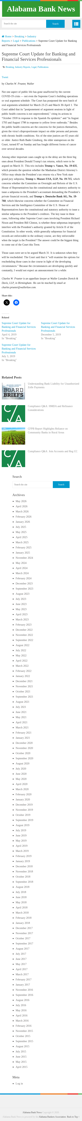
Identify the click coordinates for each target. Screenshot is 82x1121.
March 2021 (22, 727)
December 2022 (24, 629)
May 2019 (21, 840)
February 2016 (23, 1025)
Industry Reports (22, 67)
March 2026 (22, 511)
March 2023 (22, 619)
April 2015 (21, 1067)
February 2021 (23, 732)
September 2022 (24, 640)
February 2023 (23, 624)
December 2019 (24, 804)
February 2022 (23, 671)
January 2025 (23, 552)
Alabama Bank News (41, 9)
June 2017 (21, 959)
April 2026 (21, 506)
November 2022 (24, 635)
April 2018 (21, 907)
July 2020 (21, 768)
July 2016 (21, 1005)
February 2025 (23, 547)
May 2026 (21, 501)
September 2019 (24, 820)
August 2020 (22, 763)
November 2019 (24, 809)
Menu (76, 24)
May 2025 (21, 532)
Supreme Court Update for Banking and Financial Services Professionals (19, 327)
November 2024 (24, 557)
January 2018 (23, 923)
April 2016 (21, 1015)
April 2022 (21, 660)
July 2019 (21, 830)
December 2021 (24, 681)
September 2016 (24, 995)
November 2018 (24, 871)
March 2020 (22, 789)
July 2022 (21, 650)
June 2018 (21, 897)
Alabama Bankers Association (52, 1116)
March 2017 (22, 974)
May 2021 (21, 717)
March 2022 (22, 665)
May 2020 (21, 779)
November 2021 (24, 686)
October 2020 (23, 753)
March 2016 (22, 1020)
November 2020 (24, 748)
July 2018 (21, 892)
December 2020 (24, 743)
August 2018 (22, 887)
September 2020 (24, 758)
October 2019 (23, 815)
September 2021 (24, 696)
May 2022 (21, 655)
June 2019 (21, 835)
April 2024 (21, 568)
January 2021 (23, 737)
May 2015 (21, 1061)
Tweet (5, 77)
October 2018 (23, 876)
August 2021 (22, 701)
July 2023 (21, 599)
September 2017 (24, 943)
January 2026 (23, 521)
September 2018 (24, 881)
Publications (28, 40)
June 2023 (21, 604)
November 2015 (24, 1031)
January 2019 (23, 861)
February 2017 (23, 979)
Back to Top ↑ (73, 1116)
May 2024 (21, 563)
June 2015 (21, 1056)
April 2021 (21, 722)
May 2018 (21, 902)
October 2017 (23, 938)
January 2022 (23, 676)
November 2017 (24, 933)
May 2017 (21, 964)
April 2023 (21, 614)
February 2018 (23, 917)
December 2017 (24, 928)
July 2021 (21, 707)
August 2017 (22, 948)
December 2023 (24, 583)
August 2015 (22, 1046)
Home (7, 36)
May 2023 (21, 609)
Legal (16, 40)
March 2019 (22, 851)
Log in (19, 1083)
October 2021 (23, 691)
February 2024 (23, 578)
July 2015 (21, 1051)
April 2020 (21, 784)
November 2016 (24, 989)
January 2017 (23, 984)
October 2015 (23, 1036)
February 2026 (23, 516)
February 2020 (23, 794)
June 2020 (21, 773)
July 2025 (21, 527)
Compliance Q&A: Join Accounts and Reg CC (52, 451)
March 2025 (22, 542)
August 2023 (22, 593)
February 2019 (23, 856)
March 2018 (22, 912)
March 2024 (22, 573)
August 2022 (22, 645)
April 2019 (21, 845)
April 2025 (21, 537)
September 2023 (24, 588)
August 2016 (22, 1000)
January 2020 (23, 799)
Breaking (19, 36)
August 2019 (22, 825)
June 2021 (21, 712)
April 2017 (21, 969)
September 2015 (24, 1041)
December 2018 (24, 866)
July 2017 (21, 953)
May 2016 (21, 1010)
